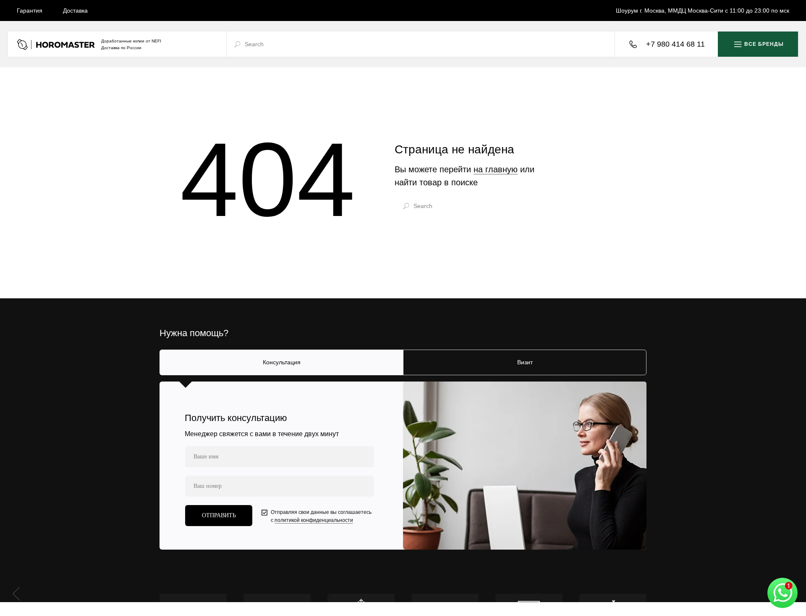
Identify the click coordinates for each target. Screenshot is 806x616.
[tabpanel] (403, 466)
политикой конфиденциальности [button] (314, 520)
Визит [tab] (525, 362)
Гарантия (29, 10)
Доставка (75, 10)
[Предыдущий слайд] (16, 593)
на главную (496, 169)
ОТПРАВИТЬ (219, 515)
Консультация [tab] (282, 362)
